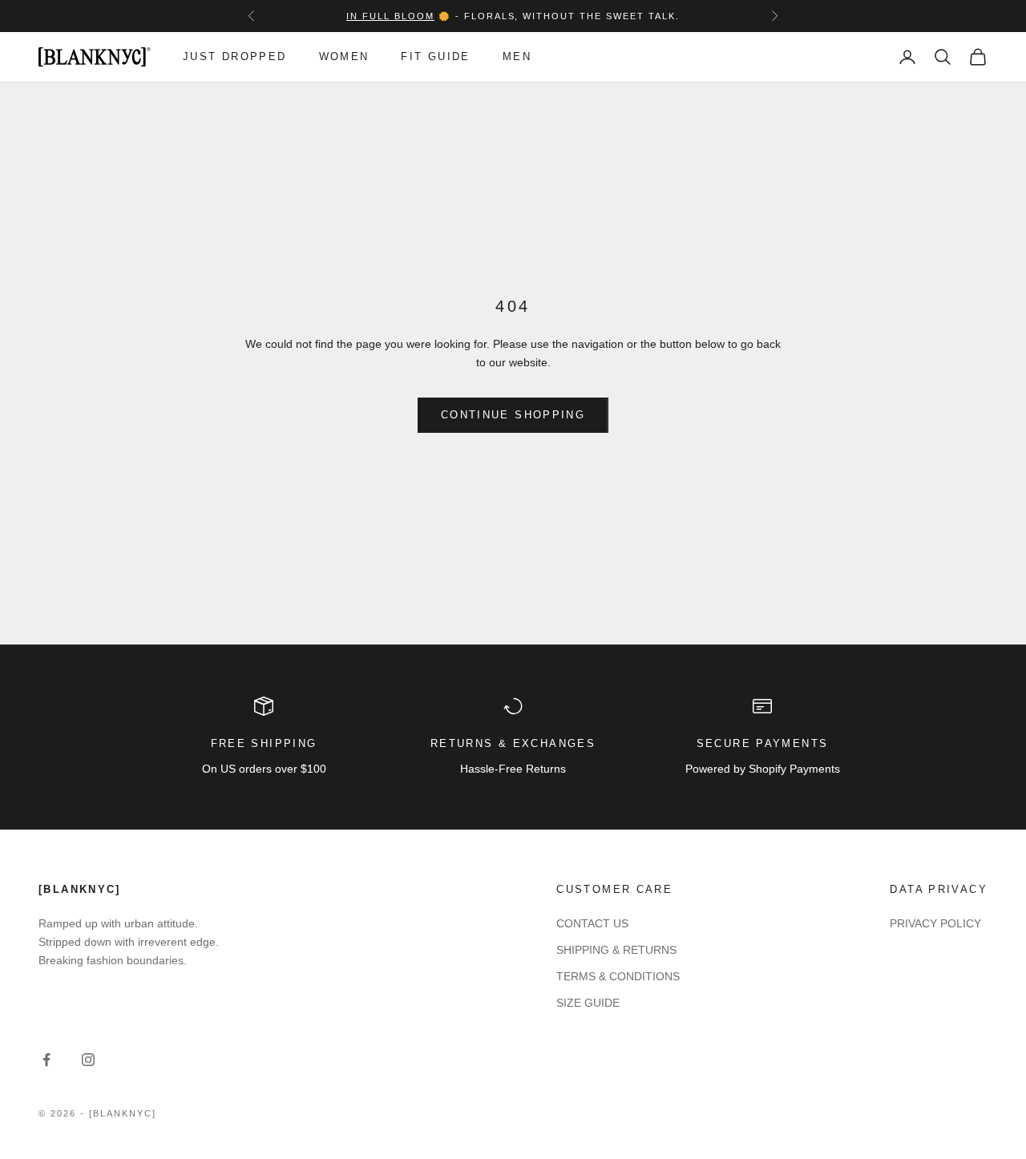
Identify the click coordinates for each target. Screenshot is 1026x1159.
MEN (517, 56)
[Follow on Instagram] (88, 1060)
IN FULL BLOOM (390, 16)
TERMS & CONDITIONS (618, 976)
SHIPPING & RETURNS (616, 949)
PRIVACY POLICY (935, 923)
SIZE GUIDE (588, 1002)
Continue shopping (513, 415)
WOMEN (344, 56)
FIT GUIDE (435, 56)
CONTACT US (592, 923)
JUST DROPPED (235, 56)
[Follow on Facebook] (46, 1060)
